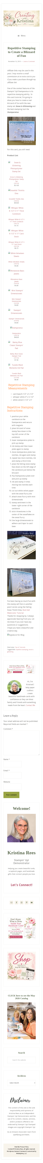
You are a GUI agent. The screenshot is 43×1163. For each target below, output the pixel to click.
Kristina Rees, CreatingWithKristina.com (21, 18)
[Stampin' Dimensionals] (16, 313)
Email (6, 771)
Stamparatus (16, 333)
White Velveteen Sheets (16, 262)
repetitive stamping (22, 649)
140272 (16, 223)
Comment (8, 729)
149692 (16, 201)
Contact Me (30, 705)
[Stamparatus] (16, 328)
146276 (16, 335)
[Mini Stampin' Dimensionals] (16, 293)
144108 (16, 303)
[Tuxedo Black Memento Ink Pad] (16, 368)
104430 (16, 320)
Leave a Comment (29, 61)
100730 (16, 246)
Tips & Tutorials (20, 647)
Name (6, 759)
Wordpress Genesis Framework (17, 1151)
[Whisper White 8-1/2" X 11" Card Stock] (16, 237)
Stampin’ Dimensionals (16, 319)
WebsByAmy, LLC (21, 1153)
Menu (23, 36)
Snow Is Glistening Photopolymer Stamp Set (16, 179)
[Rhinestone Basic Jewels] (16, 274)
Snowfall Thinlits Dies (16, 199)
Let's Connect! (21, 885)
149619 (16, 263)
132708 (16, 377)
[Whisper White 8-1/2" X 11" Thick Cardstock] (16, 214)
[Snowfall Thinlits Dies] (16, 193)
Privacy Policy (24, 1147)
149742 (16, 183)
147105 (16, 358)
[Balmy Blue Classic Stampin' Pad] (16, 348)
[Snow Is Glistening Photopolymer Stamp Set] (16, 171)
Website (6, 782)
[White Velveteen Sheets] (16, 256)
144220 (16, 283)
